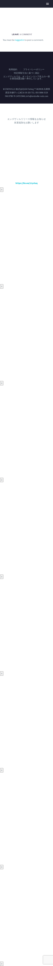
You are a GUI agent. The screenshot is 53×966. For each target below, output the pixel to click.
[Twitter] (21, 59)
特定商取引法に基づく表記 (26, 73)
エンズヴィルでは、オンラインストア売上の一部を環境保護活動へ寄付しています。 (26, 78)
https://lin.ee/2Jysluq (26, 183)
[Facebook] (17, 59)
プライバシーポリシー (33, 69)
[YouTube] (28, 59)
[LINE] (36, 59)
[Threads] (32, 59)
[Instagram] (25, 59)
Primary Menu (47, 4)
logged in (19, 39)
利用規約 (13, 69)
